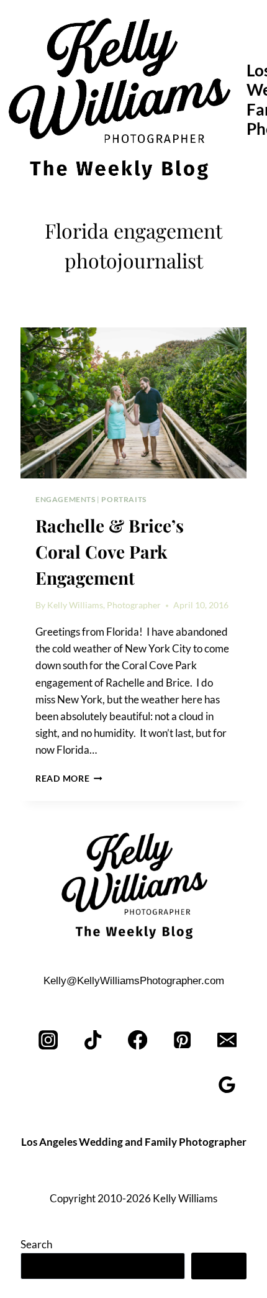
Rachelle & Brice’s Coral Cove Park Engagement (109, 551)
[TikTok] (93, 1039)
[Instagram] (48, 1039)
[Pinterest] (182, 1039)
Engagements (65, 499)
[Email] (227, 1039)
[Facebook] (138, 1039)
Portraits (123, 499)
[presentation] (133, 402)
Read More (68, 779)
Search (36, 1244)
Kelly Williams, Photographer (104, 605)
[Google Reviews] (227, 1084)
